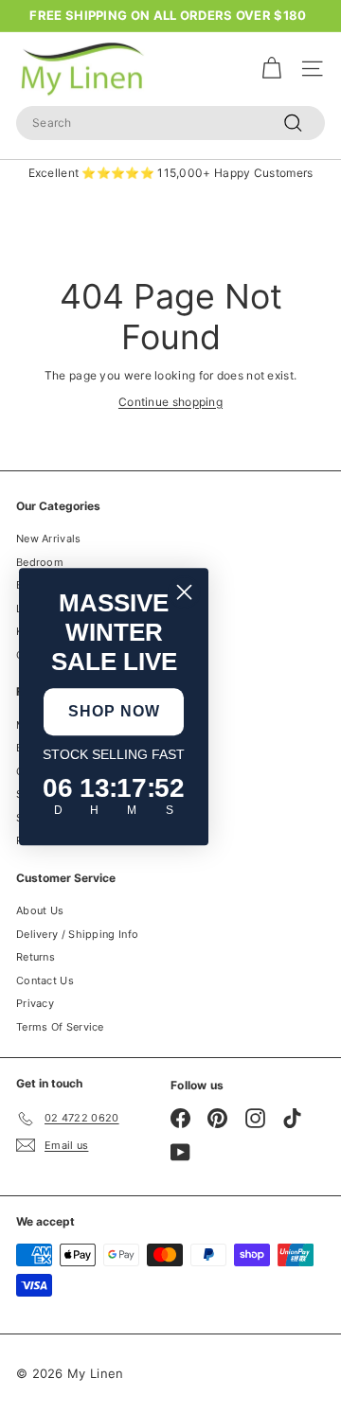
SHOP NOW (114, 711)
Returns (35, 956)
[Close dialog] (184, 592)
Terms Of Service (60, 1026)
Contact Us (45, 980)
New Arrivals (48, 538)
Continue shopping (170, 402)
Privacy (35, 1003)
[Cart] (271, 69)
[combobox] (170, 123)
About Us (39, 910)
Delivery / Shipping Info (77, 934)
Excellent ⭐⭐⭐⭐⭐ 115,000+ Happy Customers (171, 173)
